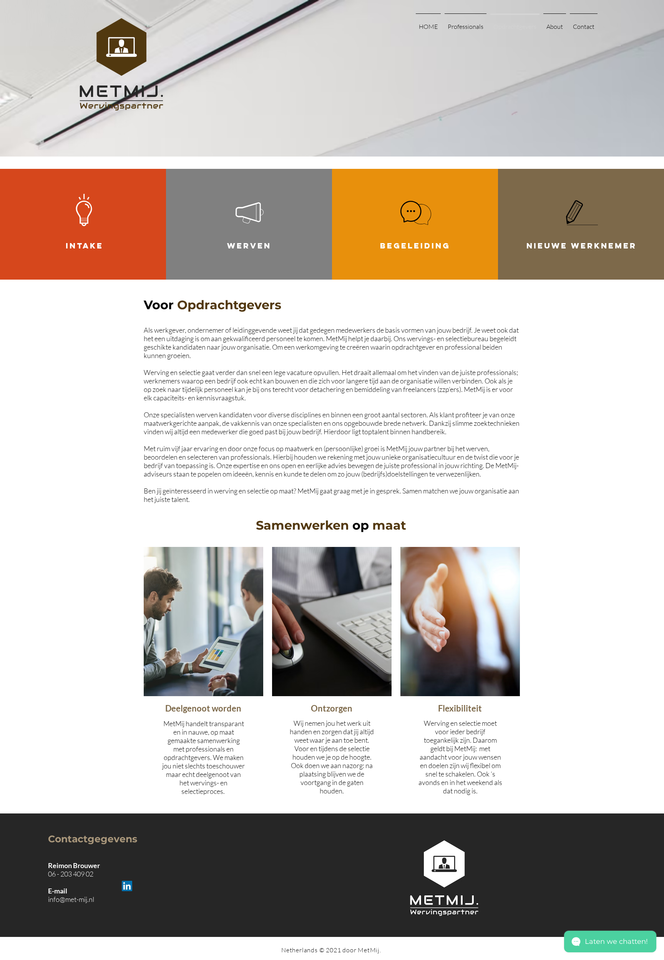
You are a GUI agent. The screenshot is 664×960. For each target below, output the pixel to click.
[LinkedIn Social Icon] (127, 886)
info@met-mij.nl (71, 899)
